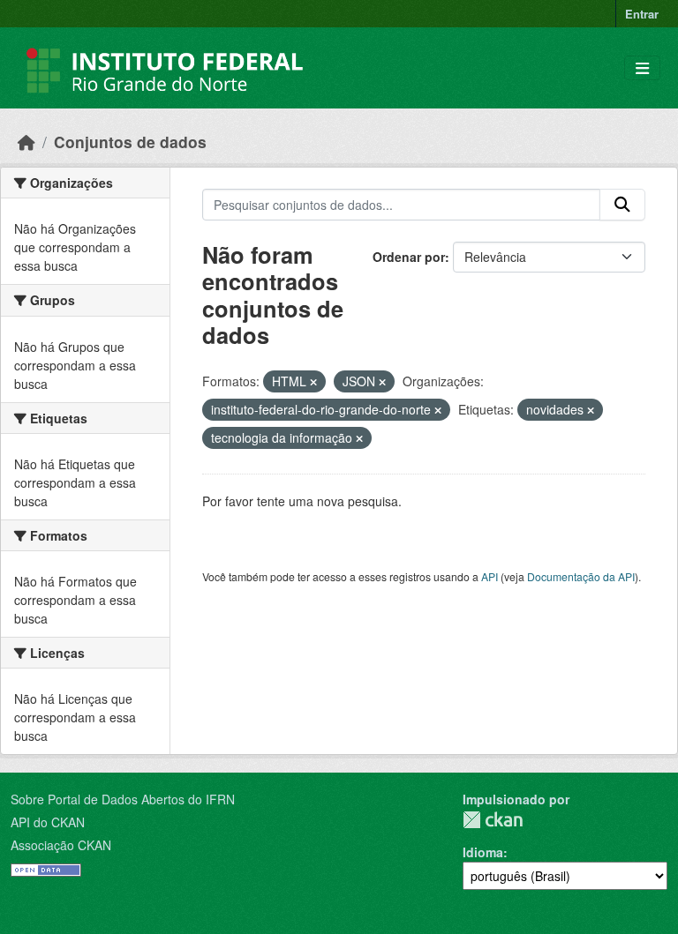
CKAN (493, 820)
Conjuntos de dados (130, 142)
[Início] (26, 142)
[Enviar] (622, 204)
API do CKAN (48, 822)
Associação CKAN (61, 845)
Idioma (483, 852)
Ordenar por (409, 256)
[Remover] (313, 382)
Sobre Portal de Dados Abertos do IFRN (123, 799)
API (489, 576)
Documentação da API (581, 576)
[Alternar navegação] (642, 68)
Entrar (642, 13)
